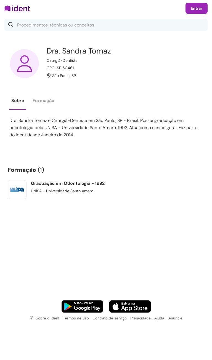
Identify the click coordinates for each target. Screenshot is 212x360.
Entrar (196, 8)
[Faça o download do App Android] (82, 306)
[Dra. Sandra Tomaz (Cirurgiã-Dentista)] (24, 63)
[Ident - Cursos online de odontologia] (18, 8)
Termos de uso (76, 318)
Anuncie (175, 318)
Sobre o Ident (47, 318)
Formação (43, 100)
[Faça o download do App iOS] (130, 306)
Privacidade (140, 318)
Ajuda (159, 318)
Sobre (17, 100)
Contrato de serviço (109, 318)
